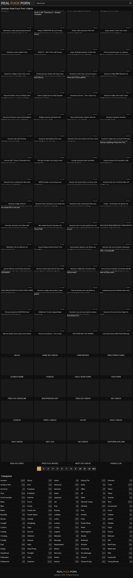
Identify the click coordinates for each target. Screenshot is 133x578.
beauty (13, 519)
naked (66, 557)
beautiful (13, 515)
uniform (120, 515)
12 (89, 469)
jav (66, 502)
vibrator (120, 523)
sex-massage (93, 553)
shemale (120, 480)
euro (39, 485)
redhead (93, 540)
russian (93, 544)
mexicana (66, 553)
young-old (120, 557)
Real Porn (15, 3)
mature (66, 549)
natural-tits (93, 480)
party (93, 519)
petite (93, 527)
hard (39, 557)
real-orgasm (93, 532)
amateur (13, 480)
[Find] (130, 3)
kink (66, 506)
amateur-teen (13, 485)
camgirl (13, 523)
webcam (120, 536)
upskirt (120, 519)
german (39, 532)
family (39, 506)
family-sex (39, 510)
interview (66, 489)
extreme (39, 497)
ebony (39, 480)
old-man (93, 506)
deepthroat (13, 553)
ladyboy (66, 515)
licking (66, 527)
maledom (66, 536)
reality (93, 536)
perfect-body (93, 523)
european (39, 489)
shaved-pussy (93, 561)
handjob (39, 553)
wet (120, 540)
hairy (39, 544)
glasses (39, 540)
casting (13, 532)
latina (66, 519)
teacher (120, 497)
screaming (93, 549)
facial (39, 502)
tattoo (120, 493)
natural (66, 561)
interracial (66, 485)
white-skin (120, 549)
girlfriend (39, 536)
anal (13, 493)
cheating (13, 536)
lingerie (66, 532)
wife (120, 553)
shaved (93, 557)
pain (93, 510)
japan (66, 493)
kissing (66, 510)
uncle (120, 510)
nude (93, 485)
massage (66, 540)
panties (93, 515)
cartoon (13, 527)
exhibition (39, 493)
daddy (13, 549)
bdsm (13, 510)
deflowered (13, 561)
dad (13, 544)
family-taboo (39, 515)
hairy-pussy (39, 549)
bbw (13, 506)
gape (39, 527)
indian (66, 480)
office (93, 489)
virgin (120, 527)
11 (85, 469)
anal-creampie (13, 497)
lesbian (66, 523)
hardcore (39, 561)
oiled (93, 497)
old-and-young (93, 502)
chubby (13, 540)
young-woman (120, 561)
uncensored (120, 506)
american (13, 489)
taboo (120, 489)
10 (80, 469)
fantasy (39, 519)
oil (93, 493)
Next (94, 469)
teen (120, 502)
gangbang (39, 523)
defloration (13, 557)
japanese (66, 497)
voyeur (120, 532)
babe (13, 502)
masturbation (66, 544)
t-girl (120, 485)
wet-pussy (120, 544)
